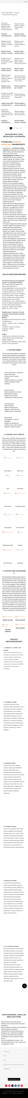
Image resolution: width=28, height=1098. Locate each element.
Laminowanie (7, 527)
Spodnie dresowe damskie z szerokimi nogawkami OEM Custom (20, 35)
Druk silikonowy (8, 563)
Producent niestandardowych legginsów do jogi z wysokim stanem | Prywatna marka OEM (7, 35)
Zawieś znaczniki (20, 620)
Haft (8, 488)
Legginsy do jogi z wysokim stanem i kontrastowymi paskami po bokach (6, 69)
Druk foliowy (8, 506)
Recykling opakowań (8, 630)
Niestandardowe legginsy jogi (10, 14)
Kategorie (17, 12)
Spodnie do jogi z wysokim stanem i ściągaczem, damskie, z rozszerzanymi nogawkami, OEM (7, 87)
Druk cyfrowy (7, 471)
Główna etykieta (20, 628)
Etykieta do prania (8, 620)
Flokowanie (20, 488)
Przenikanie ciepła (20, 506)
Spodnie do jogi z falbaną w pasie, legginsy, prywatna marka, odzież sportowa (19, 69)
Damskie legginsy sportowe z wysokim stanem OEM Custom (20, 121)
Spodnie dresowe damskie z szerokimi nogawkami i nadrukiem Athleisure (7, 52)
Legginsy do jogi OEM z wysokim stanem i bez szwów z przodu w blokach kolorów (7, 104)
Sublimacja (20, 563)
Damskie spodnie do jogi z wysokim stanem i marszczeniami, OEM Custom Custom (20, 87)
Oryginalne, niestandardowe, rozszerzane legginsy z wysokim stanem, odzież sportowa (7, 121)
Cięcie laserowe (20, 527)
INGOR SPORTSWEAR (7, 12)
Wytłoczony (20, 471)
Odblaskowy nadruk (8, 545)
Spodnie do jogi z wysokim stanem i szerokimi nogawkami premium (20, 52)
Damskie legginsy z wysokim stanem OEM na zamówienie (20, 104)
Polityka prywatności (18, 1093)
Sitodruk (20, 545)
